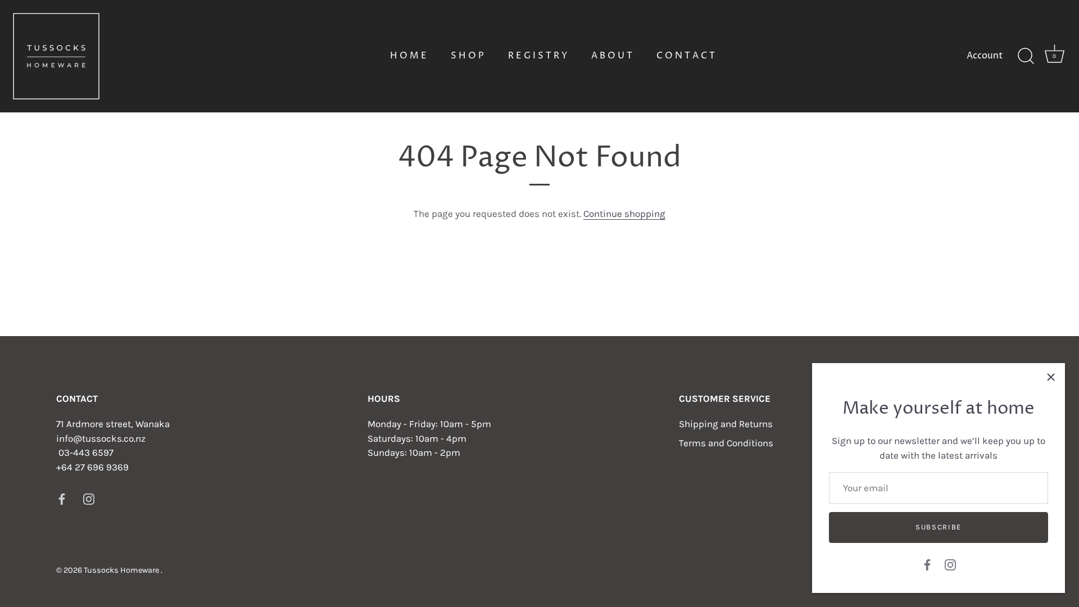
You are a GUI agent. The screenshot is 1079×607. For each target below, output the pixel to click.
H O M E (408, 55)
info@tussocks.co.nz (101, 438)
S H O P (467, 55)
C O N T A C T (685, 55)
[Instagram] (950, 563)
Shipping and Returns (726, 423)
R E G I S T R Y (538, 55)
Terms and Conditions (726, 443)
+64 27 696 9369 (92, 467)
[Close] (1051, 377)
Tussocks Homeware (122, 570)
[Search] (1025, 56)
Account (985, 55)
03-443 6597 (86, 452)
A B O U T (611, 55)
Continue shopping (624, 213)
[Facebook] (927, 563)
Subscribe (938, 527)
